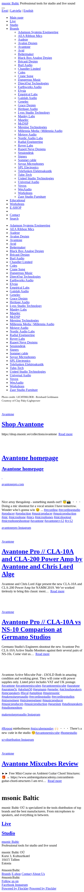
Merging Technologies (32, 127)
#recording (51, 510)
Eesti (5, 10)
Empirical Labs (28, 94)
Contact (15, 215)
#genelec (53, 689)
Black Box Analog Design (35, 57)
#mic (5, 517)
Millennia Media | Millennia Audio (40, 131)
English (28, 10)
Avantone (24, 47)
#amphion (35, 693)
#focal (25, 693)
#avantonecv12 (54, 521)
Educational (17, 200)
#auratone (73, 685)
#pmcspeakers (11, 693)
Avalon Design (27, 43)
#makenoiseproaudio (15, 696)
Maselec (23, 120)
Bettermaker (26, 54)
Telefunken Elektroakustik (35, 171)
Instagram (24, 527)
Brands (14, 28)
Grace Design (27, 105)
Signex (22, 156)
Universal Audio (28, 182)
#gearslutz (54, 704)
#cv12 (69, 521)
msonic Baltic (10, 3)
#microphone (17, 517)
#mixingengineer (31, 700)
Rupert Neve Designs (32, 149)
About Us (38, 874)
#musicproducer (42, 513)
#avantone (37, 521)
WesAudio (25, 189)
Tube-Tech (25, 174)
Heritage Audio (28, 109)
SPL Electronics (28, 167)
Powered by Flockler (15, 888)
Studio (14, 25)
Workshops (25, 193)
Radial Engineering (30, 142)
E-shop (16, 874)
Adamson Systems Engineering (38, 32)
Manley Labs (26, 116)
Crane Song (25, 76)
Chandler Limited (29, 68)
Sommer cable (27, 160)
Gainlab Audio (27, 98)
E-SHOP (15, 207)
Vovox (22, 185)
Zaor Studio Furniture (32, 196)
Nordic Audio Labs (30, 138)
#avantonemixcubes (28, 685)
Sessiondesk (26, 152)
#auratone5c (9, 689)
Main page (16, 17)
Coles (21, 72)
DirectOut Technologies (33, 83)
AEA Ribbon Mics (30, 36)
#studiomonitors (12, 707)
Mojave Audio (27, 134)
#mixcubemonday (42, 728)
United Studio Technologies (36, 178)
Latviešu (15, 10)
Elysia (22, 90)
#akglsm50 (25, 689)
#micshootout (62, 517)
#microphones (44, 517)
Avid (21, 50)
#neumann (39, 689)
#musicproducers (12, 704)
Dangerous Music (29, 79)
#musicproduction (64, 513)
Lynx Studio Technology (34, 112)
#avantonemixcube (54, 685)
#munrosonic (51, 693)
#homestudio (69, 732)
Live (13, 21)
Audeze (23, 39)
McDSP (23, 123)
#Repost (7, 728)
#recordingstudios (63, 696)
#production (23, 513)
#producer (8, 513)
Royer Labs (25, 145)
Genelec (23, 101)
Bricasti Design (28, 61)
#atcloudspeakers (71, 689)
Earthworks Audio (30, 87)
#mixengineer (10, 700)
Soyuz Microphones (31, 163)
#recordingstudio (69, 510)
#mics (30, 517)
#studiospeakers (72, 704)
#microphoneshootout (16, 521)
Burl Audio (25, 65)
